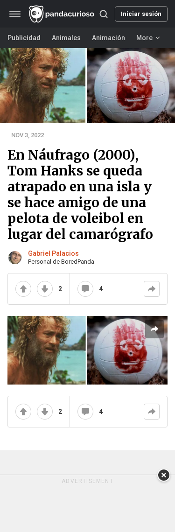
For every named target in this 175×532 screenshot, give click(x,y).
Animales (66, 38)
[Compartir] (152, 289)
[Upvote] (23, 289)
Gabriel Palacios (53, 253)
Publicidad (24, 38)
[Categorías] (14, 14)
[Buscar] (103, 14)
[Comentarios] (85, 289)
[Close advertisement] (163, 475)
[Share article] (154, 329)
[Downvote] (45, 289)
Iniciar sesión (141, 13)
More (144, 38)
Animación (108, 38)
